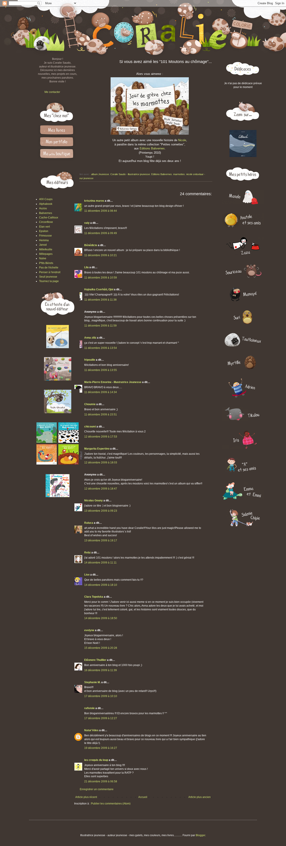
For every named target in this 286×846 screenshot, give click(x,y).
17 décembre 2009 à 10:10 (100, 696)
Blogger (200, 835)
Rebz (87, 552)
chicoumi (90, 426)
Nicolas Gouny (93, 500)
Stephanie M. (92, 682)
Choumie (90, 404)
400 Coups (46, 199)
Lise (87, 574)
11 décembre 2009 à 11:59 (100, 325)
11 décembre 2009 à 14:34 (100, 392)
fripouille (89, 359)
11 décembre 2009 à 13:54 (100, 348)
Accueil (142, 797)
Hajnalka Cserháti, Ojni (98, 289)
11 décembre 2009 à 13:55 (100, 370)
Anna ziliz (90, 337)
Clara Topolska (93, 596)
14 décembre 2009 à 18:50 (100, 618)
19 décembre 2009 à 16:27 (100, 748)
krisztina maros (94, 200)
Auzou (43, 208)
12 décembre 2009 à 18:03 (100, 462)
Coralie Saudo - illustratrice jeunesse (130, 174)
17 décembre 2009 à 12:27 (100, 718)
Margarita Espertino (96, 448)
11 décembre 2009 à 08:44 (100, 210)
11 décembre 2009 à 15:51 (100, 414)
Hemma (44, 240)
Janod (43, 244)
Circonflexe (46, 222)
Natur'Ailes (91, 730)
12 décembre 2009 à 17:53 (100, 436)
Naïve (42, 258)
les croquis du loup (96, 760)
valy (87, 222)
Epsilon (43, 231)
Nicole (182, 140)
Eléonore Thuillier (95, 660)
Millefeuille (45, 249)
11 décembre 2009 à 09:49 (100, 233)
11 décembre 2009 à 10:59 (100, 277)
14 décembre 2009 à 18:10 (100, 584)
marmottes (179, 174)
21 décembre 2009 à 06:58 (100, 781)
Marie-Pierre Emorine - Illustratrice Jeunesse (112, 382)
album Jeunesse (100, 174)
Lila (86, 267)
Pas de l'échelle (48, 267)
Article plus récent (86, 797)
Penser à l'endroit (49, 272)
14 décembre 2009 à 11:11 (100, 562)
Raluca (88, 522)
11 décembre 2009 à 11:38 (100, 299)
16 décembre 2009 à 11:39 (100, 670)
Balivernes (45, 213)
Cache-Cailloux (48, 217)
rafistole (89, 708)
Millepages (46, 253)
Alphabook (45, 203)
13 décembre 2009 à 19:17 (100, 540)
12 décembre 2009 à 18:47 (100, 488)
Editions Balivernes (152, 148)
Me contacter (52, 92)
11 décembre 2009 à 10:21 (100, 255)
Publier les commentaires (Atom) (110, 803)
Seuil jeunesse (48, 276)
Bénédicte (90, 245)
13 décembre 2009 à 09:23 (100, 510)
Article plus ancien (199, 797)
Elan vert (44, 226)
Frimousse (45, 235)
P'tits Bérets (46, 263)
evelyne (89, 630)
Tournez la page (49, 281)
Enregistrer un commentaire (97, 789)
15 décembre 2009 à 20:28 (100, 647)
